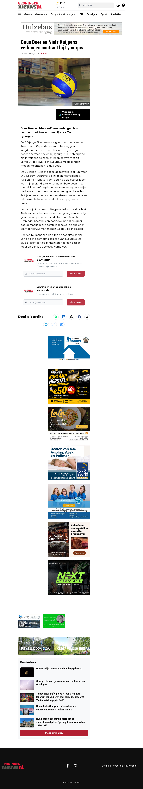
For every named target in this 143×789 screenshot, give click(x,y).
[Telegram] (46, 324)
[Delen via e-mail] (62, 324)
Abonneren (75, 273)
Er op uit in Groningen (63, 14)
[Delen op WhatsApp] (56, 317)
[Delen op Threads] (71, 317)
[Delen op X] (87, 317)
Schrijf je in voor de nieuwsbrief (119, 765)
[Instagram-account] (75, 766)
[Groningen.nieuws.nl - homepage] (30, 5)
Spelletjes (115, 14)
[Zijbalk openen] (19, 14)
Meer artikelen (54, 733)
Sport (104, 14)
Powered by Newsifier (71, 782)
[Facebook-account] (67, 766)
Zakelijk (91, 14)
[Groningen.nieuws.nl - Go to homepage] (12, 765)
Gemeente (41, 14)
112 (81, 14)
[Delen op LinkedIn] (63, 317)
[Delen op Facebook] (79, 317)
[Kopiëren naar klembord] (54, 324)
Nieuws (27, 14)
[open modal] (123, 5)
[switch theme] (118, 5)
